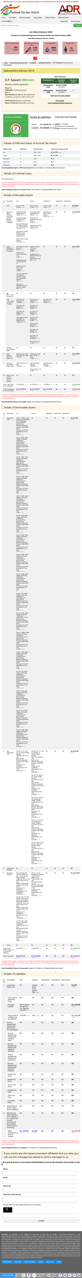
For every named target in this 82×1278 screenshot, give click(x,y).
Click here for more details (60, 96)
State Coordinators (30, 1262)
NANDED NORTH (45, 63)
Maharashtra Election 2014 (19, 63)
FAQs (59, 1262)
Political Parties (50, 17)
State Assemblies (24, 17)
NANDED (33, 63)
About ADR (64, 21)
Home (4, 17)
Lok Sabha (12, 17)
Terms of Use (50, 1262)
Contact (41, 1262)
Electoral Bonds (63, 17)
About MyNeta (75, 21)
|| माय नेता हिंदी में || (7, 21)
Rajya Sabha (38, 17)
